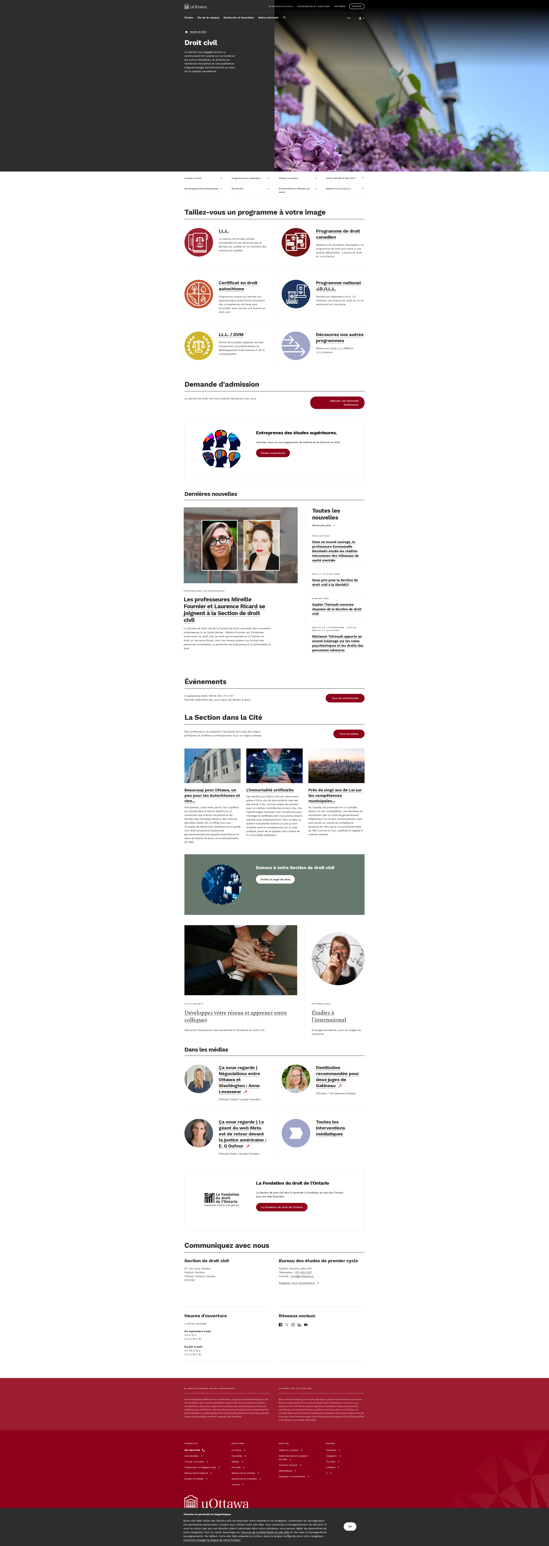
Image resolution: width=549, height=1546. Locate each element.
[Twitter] (287, 1324)
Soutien (193, 1478)
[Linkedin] (299, 1324)
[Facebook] (280, 1324)
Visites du (288, 1450)
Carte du (288, 1465)
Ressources (196, 1473)
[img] (195, 6)
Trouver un (194, 1461)
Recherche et (244, 1478)
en (348, 18)
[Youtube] (305, 1325)
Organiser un (292, 1476)
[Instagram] (293, 1324)
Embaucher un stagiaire (200, 1467)
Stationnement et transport (293, 1458)
